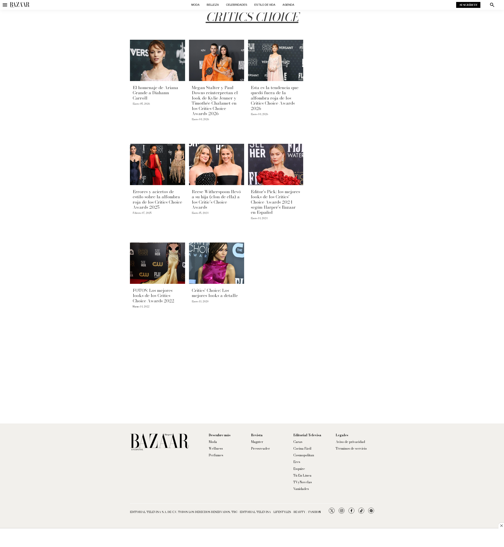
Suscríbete (468, 5)
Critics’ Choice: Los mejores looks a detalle (215, 293)
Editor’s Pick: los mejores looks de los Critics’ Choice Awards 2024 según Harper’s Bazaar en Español (275, 202)
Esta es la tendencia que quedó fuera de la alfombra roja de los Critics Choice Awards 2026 (274, 98)
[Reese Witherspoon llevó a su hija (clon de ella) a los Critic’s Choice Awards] (216, 164)
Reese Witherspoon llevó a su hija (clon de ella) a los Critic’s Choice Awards (216, 199)
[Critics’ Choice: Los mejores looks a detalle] (216, 263)
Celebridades (236, 4)
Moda (195, 4)
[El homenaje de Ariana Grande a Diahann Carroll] (157, 60)
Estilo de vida (264, 4)
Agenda (288, 4)
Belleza (213, 4)
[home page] (20, 5)
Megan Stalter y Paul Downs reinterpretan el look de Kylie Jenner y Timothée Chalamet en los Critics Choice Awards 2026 (215, 100)
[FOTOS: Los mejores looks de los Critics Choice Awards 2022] (157, 263)
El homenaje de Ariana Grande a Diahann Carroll (155, 92)
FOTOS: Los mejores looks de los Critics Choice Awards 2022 (153, 295)
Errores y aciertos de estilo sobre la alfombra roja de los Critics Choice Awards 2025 (157, 199)
